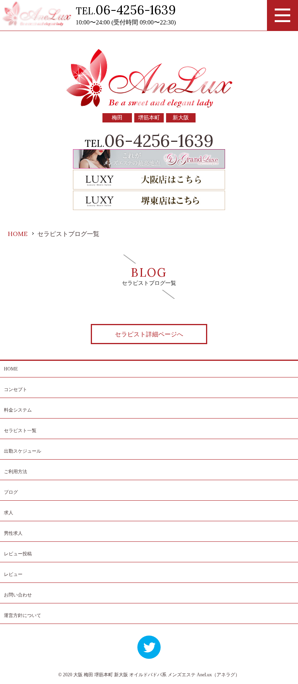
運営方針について (22, 615)
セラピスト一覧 (20, 430)
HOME (11, 369)
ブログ (11, 492)
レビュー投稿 (18, 554)
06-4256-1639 (135, 10)
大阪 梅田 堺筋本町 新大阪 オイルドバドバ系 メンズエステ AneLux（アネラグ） (156, 674)
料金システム (18, 410)
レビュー (13, 574)
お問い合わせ (18, 595)
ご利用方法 (15, 471)
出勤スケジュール (22, 451)
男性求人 (13, 533)
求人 (8, 512)
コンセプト (15, 389)
